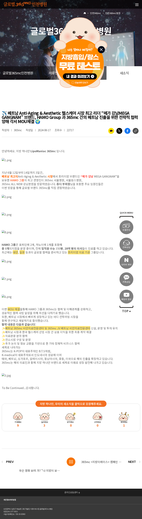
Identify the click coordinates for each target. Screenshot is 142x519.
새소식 (124, 73)
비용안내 (126, 230)
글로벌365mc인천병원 (18, 73)
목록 (71, 461)
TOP (125, 311)
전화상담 (126, 247)
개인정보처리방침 (9, 500)
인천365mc (95, 13)
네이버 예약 (126, 264)
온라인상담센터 (71, 492)
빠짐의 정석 (126, 299)
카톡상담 (126, 282)
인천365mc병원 (112, 13)
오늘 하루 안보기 (82, 82)
